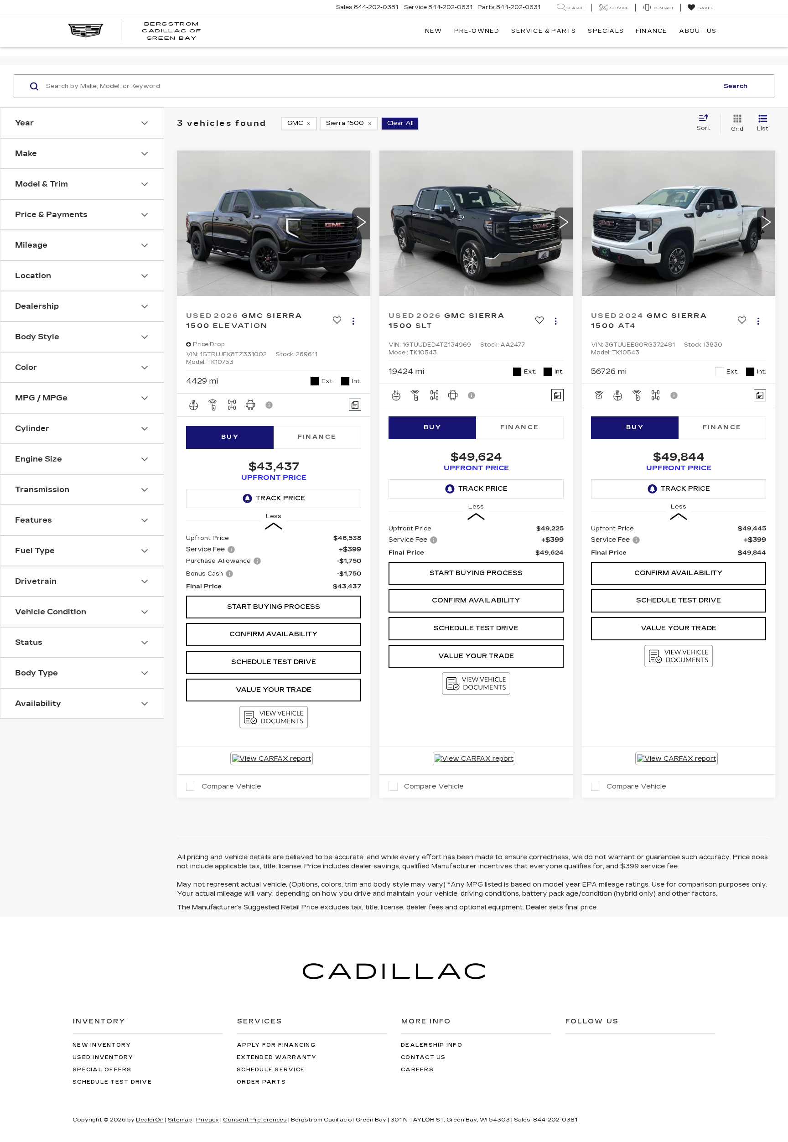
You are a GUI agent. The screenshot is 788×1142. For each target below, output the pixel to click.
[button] (361, 223)
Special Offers (102, 1070)
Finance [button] (651, 31)
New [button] (433, 31)
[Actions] (353, 321)
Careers (417, 1070)
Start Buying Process (273, 607)
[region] (273, 562)
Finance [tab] (317, 437)
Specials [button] (606, 31)
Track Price (280, 498)
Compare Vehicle (231, 786)
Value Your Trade (273, 690)
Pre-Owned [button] (477, 31)
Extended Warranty (276, 1057)
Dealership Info (431, 1045)
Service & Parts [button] (543, 31)
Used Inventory (103, 1057)
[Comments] (355, 405)
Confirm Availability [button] (273, 634)
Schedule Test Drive (273, 662)
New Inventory (102, 1045)
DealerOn (150, 1119)
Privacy (207, 1119)
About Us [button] (697, 31)
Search (735, 86)
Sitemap (180, 1119)
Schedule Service (271, 1070)
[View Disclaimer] (269, 405)
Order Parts (261, 1082)
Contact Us (423, 1057)
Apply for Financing (276, 1045)
